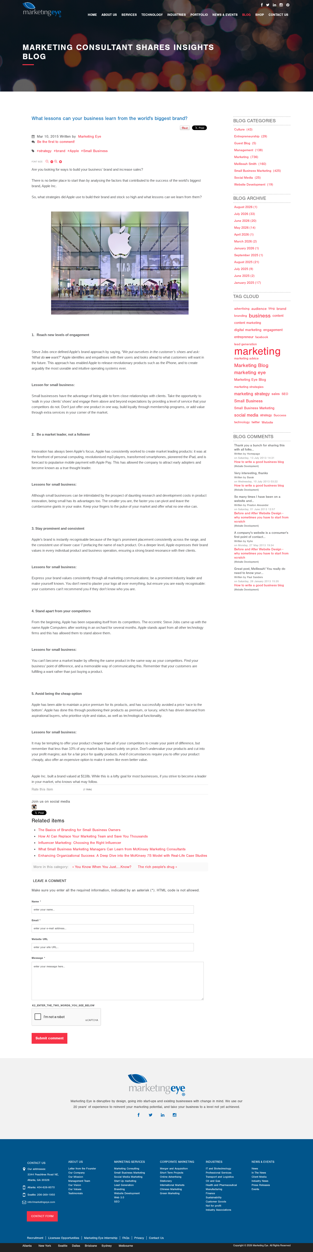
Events (255, 1189)
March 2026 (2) (245, 241)
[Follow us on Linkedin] (274, 5)
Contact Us (156, 1238)
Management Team (79, 1180)
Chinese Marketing (171, 1189)
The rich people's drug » (157, 867)
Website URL (40, 939)
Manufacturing (214, 1189)
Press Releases (261, 1185)
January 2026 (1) (246, 248)
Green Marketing (170, 1193)
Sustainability (214, 1197)
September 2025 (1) (248, 255)
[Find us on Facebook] (262, 5)
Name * (36, 901)
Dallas (76, 1245)
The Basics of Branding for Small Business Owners (79, 830)
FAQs (125, 1238)
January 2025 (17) (247, 283)
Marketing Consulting (126, 1168)
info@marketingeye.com (41, 1202)
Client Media (259, 1176)
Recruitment (35, 1238)
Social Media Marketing (128, 1176)
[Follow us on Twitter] (267, 5)
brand (60, 151)
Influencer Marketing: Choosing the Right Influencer (79, 843)
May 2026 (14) (244, 228)
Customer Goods (216, 1201)
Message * (38, 958)
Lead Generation (124, 1185)
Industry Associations (218, 1209)
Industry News (260, 1180)
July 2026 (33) (244, 214)
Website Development (246, 466)
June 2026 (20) (245, 221)
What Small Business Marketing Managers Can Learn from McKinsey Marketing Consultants (112, 849)
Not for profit (213, 1205)
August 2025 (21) (246, 262)
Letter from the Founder (82, 1168)
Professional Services (218, 1172)
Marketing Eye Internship (101, 1238)
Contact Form (42, 1216)
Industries (214, 1161)
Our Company (76, 1172)
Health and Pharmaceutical (221, 1185)
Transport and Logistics (220, 1176)
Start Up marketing (125, 1180)
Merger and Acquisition (174, 1168)
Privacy (139, 1238)
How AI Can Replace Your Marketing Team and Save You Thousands (93, 836)
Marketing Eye (89, 136)
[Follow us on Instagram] (281, 5)
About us (75, 1161)
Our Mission (75, 1176)
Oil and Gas (213, 1180)
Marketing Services (129, 1161)
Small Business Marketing (129, 1172)
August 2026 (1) (245, 207)
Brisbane (91, 1245)
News (255, 1168)
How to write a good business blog (259, 462)
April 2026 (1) (244, 234)
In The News (259, 1172)
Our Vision (74, 1185)
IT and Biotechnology (218, 1168)
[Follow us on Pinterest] (287, 5)
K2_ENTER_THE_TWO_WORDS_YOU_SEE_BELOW (63, 1005)
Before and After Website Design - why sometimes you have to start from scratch (261, 517)
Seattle (62, 1245)
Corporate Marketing (177, 1161)
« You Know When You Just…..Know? (102, 867)
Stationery (166, 1180)
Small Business (95, 151)
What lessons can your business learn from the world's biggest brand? (109, 118)
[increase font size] (58, 161)
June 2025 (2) (244, 276)
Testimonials (75, 1193)
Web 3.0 (119, 1197)
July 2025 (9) (243, 269)
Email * (36, 920)
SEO (117, 1201)
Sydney (107, 1245)
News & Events (263, 1161)
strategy (45, 151)
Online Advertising (170, 1176)
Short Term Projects (171, 1172)
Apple (74, 151)
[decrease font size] (49, 161)
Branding (119, 1189)
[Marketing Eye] (41, 10)
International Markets (172, 1185)
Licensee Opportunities (63, 1238)
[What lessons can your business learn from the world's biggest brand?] (120, 258)
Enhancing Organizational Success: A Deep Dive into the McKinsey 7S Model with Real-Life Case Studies (122, 856)
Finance (210, 1193)
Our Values (74, 1189)
